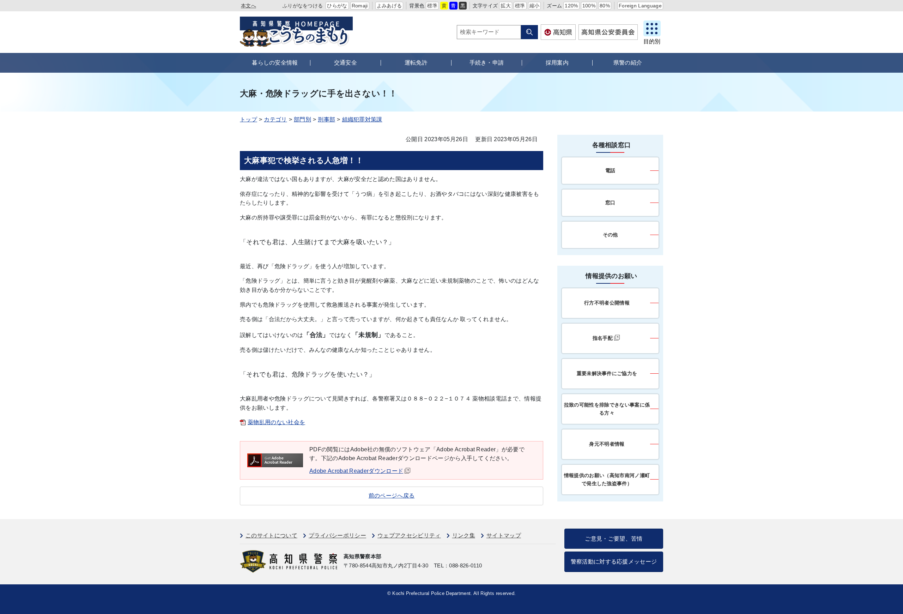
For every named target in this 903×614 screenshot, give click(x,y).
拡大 (506, 5)
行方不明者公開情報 (607, 303)
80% (605, 5)
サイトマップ (503, 535)
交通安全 (345, 63)
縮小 (534, 5)
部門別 (302, 119)
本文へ (248, 5)
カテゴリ (275, 119)
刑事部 (326, 119)
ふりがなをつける (303, 5)
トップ (248, 119)
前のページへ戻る (392, 496)
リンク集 (463, 535)
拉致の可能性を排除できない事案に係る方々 (607, 409)
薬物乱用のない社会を (276, 422)
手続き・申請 (486, 63)
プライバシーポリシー (337, 535)
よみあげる (389, 5)
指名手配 (603, 338)
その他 (610, 234)
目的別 (651, 41)
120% (571, 5)
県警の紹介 (627, 63)
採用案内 (557, 63)
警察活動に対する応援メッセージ (614, 562)
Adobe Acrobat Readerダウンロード (356, 471)
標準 (432, 5)
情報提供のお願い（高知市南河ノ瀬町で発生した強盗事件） (607, 479)
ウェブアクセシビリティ (409, 535)
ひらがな (337, 5)
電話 (610, 170)
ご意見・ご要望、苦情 (613, 539)
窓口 (610, 202)
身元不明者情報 (606, 444)
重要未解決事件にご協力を (607, 373)
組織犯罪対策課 (362, 119)
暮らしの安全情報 (275, 63)
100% (588, 5)
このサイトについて (271, 535)
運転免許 (416, 63)
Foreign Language (640, 5)
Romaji (360, 5)
